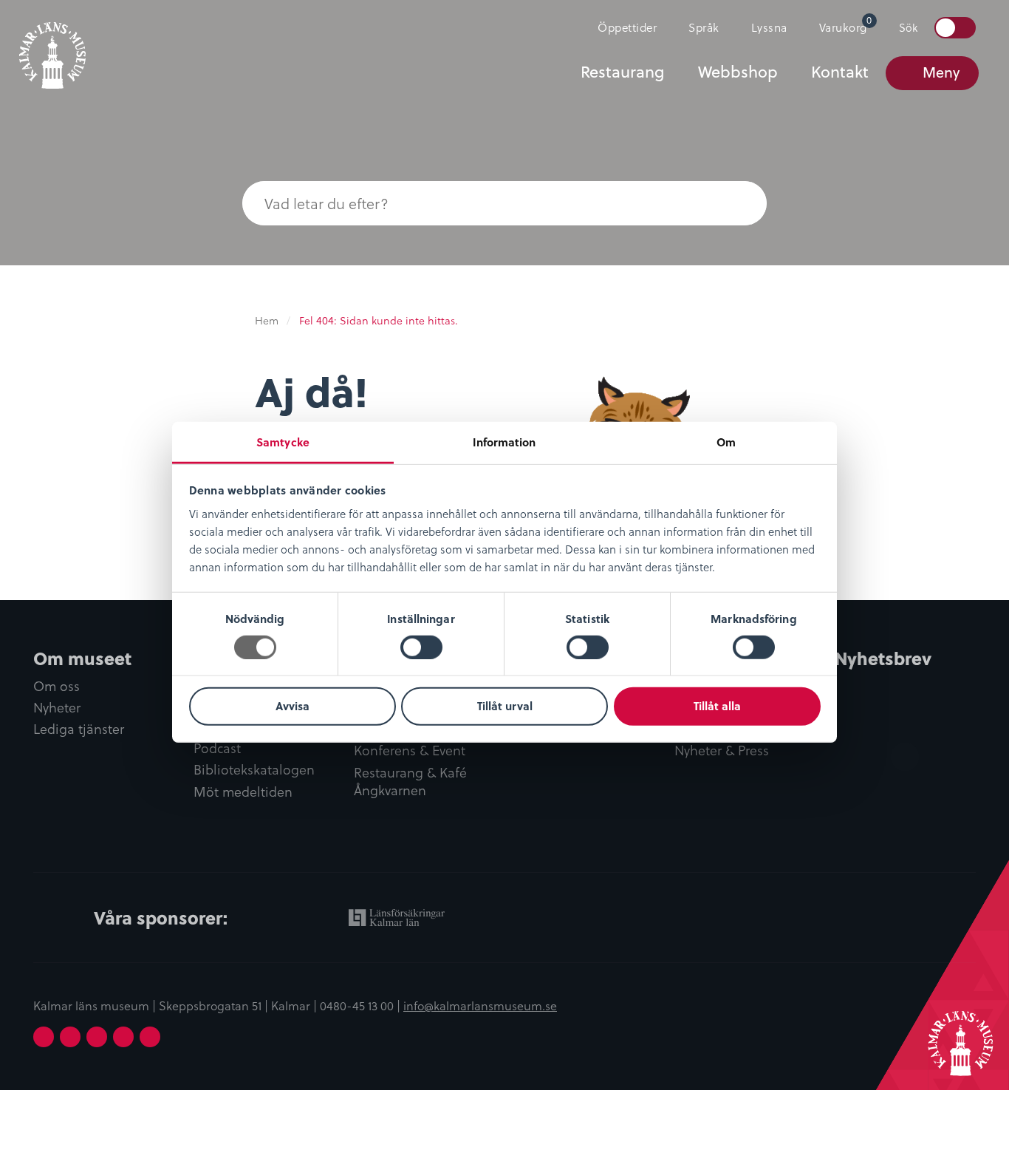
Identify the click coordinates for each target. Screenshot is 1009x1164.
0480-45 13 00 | (361, 1005)
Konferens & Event (409, 750)
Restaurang (622, 72)
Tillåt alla (717, 706)
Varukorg (845, 24)
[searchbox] (475, 203)
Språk (703, 26)
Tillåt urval (505, 706)
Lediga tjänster (78, 729)
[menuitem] (620, 27)
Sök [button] (908, 27)
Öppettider (627, 26)
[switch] (421, 647)
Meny (941, 72)
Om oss (56, 686)
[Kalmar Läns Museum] (52, 46)
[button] (737, 203)
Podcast (217, 748)
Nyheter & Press (721, 750)
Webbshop (738, 72)
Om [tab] (726, 441)
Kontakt (840, 72)
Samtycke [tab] (282, 441)
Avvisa (292, 706)
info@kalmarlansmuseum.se (480, 1005)
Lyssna (769, 26)
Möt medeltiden (243, 792)
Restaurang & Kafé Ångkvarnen (410, 781)
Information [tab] (504, 441)
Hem (266, 320)
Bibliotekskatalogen (254, 769)
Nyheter (57, 707)
